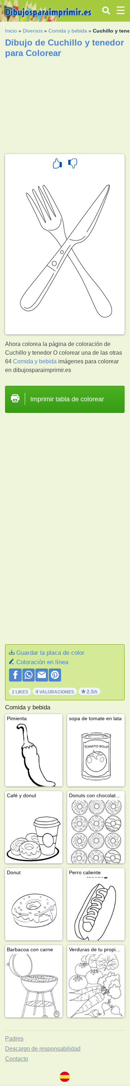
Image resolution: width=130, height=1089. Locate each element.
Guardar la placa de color (50, 652)
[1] (57, 164)
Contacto (16, 1059)
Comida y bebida (67, 31)
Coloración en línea (42, 662)
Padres (14, 1038)
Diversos (33, 31)
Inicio (11, 31)
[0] (72, 164)
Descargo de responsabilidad (43, 1049)
